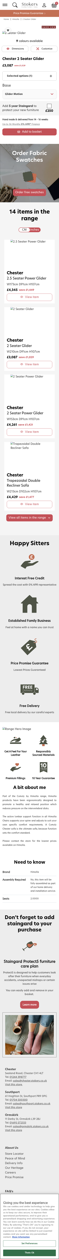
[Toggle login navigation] (44, 5)
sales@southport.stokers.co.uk (31, 1103)
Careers (10, 1172)
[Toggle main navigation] (5, 5)
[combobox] (29, 94)
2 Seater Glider (29, 19)
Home (6, 19)
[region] (29, 1226)
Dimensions (18, 49)
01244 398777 (18, 1077)
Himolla (15, 19)
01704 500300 (19, 1100)
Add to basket (32, 131)
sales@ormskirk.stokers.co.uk (31, 1126)
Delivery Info (13, 1163)
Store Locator (14, 1154)
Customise (47, 49)
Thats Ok (29, 1253)
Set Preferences (30, 1244)
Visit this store (14, 1084)
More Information (21, 1237)
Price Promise (14, 1177)
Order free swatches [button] (29, 192)
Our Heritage (14, 1168)
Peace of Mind (15, 1158)
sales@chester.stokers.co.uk (30, 1081)
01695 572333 (18, 1123)
